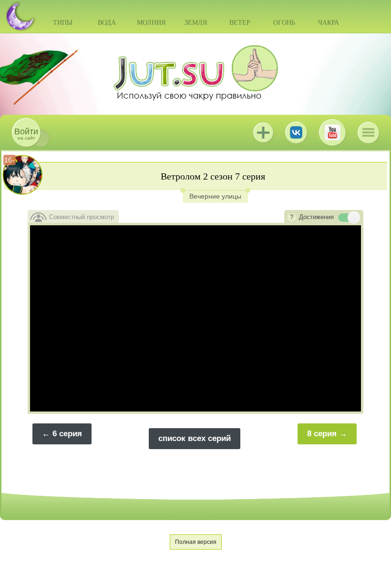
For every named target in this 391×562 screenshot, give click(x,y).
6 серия (67, 433)
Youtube (332, 132)
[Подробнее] (292, 217)
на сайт (26, 133)
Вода (107, 22)
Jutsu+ (263, 132)
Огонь (284, 22)
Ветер (239, 22)
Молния (151, 22)
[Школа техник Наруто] (195, 72)
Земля (196, 22)
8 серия (322, 433)
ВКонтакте (296, 132)
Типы (62, 22)
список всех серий (194, 438)
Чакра (328, 22)
